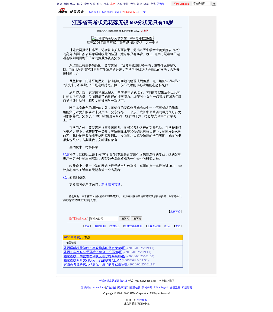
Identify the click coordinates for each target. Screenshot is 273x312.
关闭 (177, 226)
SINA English (161, 287)
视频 (86, 3)
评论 (87, 226)
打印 (167, 226)
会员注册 (175, 287)
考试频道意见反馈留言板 (113, 280)
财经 (92, 3)
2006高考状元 (73, 237)
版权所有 (142, 300)
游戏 (119, 3)
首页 (59, 3)
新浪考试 (107, 12)
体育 (72, 3)
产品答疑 (187, 287)
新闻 (66, 3)
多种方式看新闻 (133, 226)
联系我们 (123, 287)
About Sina (99, 287)
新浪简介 (86, 287)
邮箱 (146, 3)
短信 (139, 3)
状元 (66, 177)
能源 (66, 154)
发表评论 (175, 211)
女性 (126, 3)
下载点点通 (153, 226)
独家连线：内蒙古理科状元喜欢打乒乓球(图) (95, 256)
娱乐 (79, 3)
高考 (117, 12)
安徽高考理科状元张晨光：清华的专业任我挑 (96, 264)
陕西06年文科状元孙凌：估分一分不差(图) (93, 252)
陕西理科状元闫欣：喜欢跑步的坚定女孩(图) (95, 248)
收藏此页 (100, 226)
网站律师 (147, 287)
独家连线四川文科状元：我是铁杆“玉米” (92, 260)
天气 (132, 3)
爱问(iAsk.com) (79, 218)
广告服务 (111, 287)
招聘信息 (135, 287)
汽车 (106, 3)
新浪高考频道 (111, 184)
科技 (99, 3)
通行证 (161, 3)
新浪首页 (94, 12)
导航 (152, 3)
